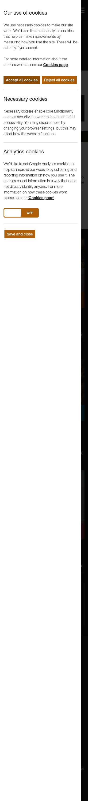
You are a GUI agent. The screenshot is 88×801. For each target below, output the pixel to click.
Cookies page (55, 64)
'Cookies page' (41, 197)
